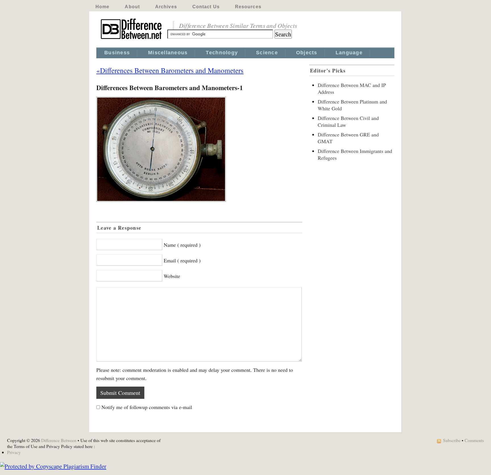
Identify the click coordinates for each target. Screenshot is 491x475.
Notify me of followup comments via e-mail (146, 407)
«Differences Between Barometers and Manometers (170, 70)
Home (102, 6)
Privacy (14, 452)
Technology (222, 52)
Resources (248, 6)
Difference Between (58, 440)
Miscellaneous (168, 52)
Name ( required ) (182, 244)
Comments (474, 440)
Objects (306, 52)
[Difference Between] (131, 39)
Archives (166, 6)
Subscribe (452, 440)
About (132, 6)
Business (117, 52)
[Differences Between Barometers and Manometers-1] (199, 149)
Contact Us (206, 6)
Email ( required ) (182, 260)
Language (349, 52)
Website (172, 276)
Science (267, 52)
